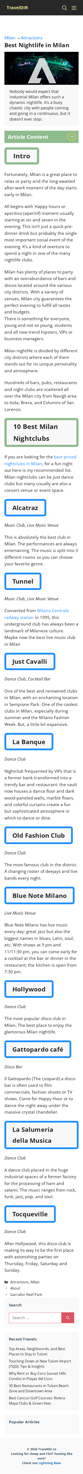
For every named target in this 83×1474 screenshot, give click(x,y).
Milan (9, 38)
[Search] (68, 1317)
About (15, 1288)
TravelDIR (17, 8)
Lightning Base (50, 1463)
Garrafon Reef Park (26, 1294)
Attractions (31, 38)
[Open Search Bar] (64, 7)
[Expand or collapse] (73, 136)
